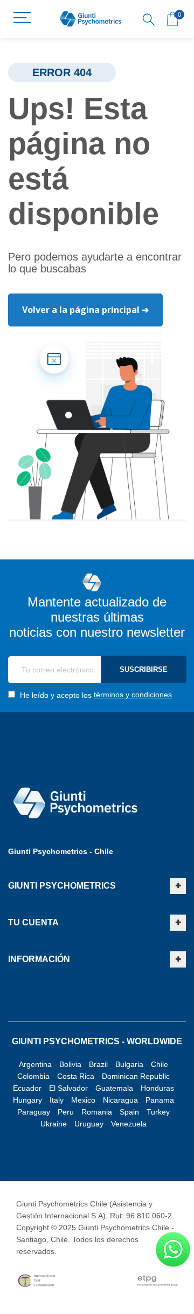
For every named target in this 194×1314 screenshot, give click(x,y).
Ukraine (53, 1123)
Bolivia (70, 1064)
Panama (160, 1100)
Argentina (35, 1064)
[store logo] (90, 19)
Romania (96, 1112)
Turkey (158, 1112)
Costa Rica (75, 1076)
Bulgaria (129, 1064)
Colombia (33, 1076)
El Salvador (68, 1088)
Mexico (83, 1100)
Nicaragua (120, 1100)
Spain (129, 1112)
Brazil (98, 1064)
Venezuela (129, 1123)
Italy (57, 1100)
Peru (66, 1112)
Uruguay (88, 1123)
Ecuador (27, 1088)
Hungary (27, 1100)
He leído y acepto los (95, 694)
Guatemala (114, 1088)
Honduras (157, 1088)
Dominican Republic (136, 1076)
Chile (159, 1064)
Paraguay (33, 1112)
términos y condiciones (133, 694)
